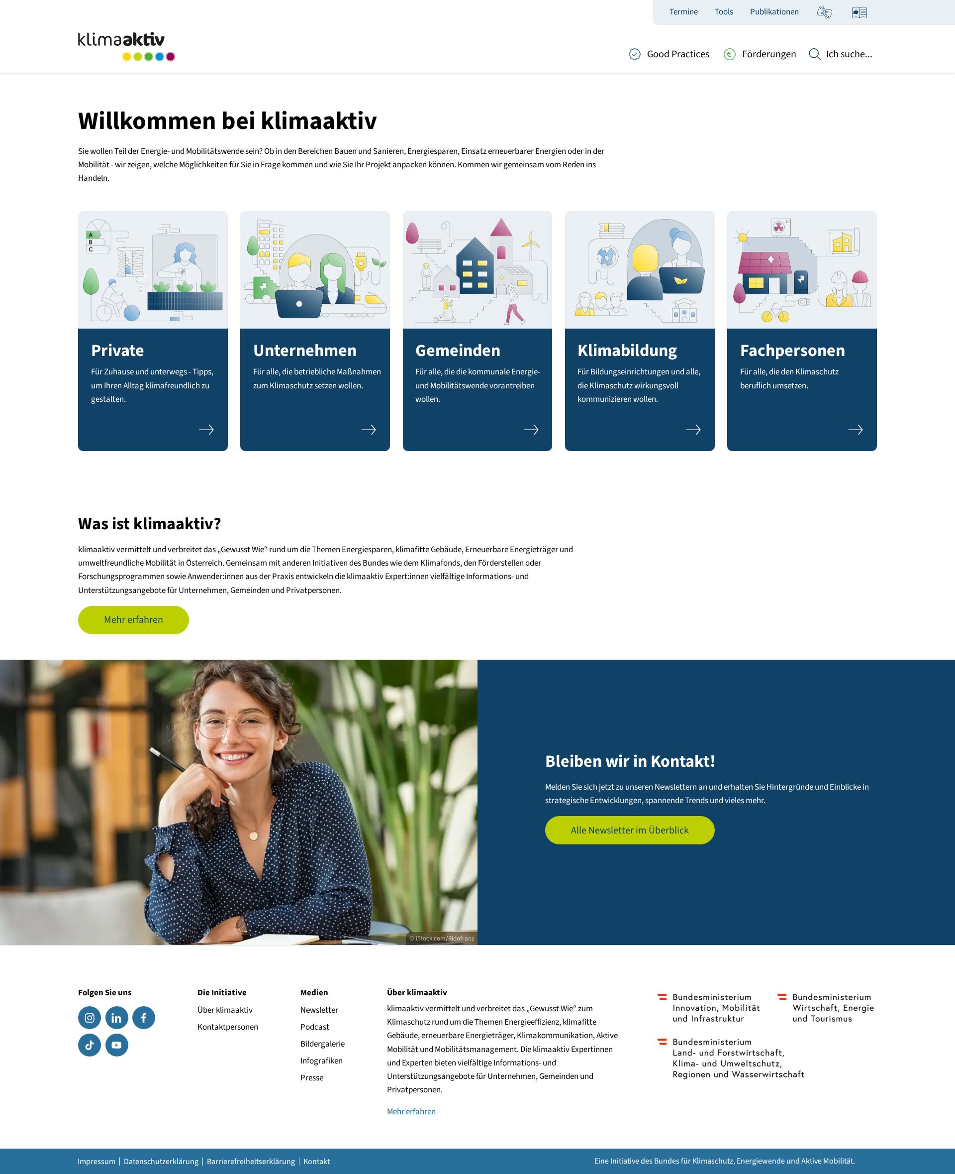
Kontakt (316, 1162)
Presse (311, 1078)
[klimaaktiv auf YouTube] (116, 1045)
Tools (724, 12)
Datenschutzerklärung (161, 1162)
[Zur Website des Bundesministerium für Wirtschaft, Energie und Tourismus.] (825, 1008)
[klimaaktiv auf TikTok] (89, 1045)
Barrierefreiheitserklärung (251, 1162)
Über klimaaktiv (225, 1010)
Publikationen (774, 12)
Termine (683, 12)
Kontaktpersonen (227, 1027)
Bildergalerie (322, 1044)
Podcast (314, 1027)
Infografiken (321, 1061)
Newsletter (319, 1010)
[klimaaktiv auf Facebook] (143, 1017)
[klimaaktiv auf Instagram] (89, 1017)
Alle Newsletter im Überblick (630, 830)
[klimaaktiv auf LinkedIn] (116, 1017)
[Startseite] (126, 46)
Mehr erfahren (133, 620)
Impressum (96, 1162)
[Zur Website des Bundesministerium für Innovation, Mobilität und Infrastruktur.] (708, 1008)
